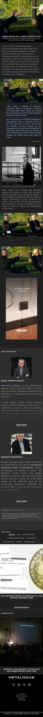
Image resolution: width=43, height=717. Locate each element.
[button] (3, 576)
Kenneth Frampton (11, 457)
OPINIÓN (12, 534)
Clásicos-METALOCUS (15, 538)
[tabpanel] (21, 576)
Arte (19, 534)
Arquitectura (28, 534)
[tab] (12, 534)
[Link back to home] (21, 678)
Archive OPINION (21, 607)
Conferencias (8, 541)
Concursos (31, 538)
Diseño (19, 541)
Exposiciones (29, 541)
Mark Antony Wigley (12, 381)
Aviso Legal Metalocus (35, 712)
